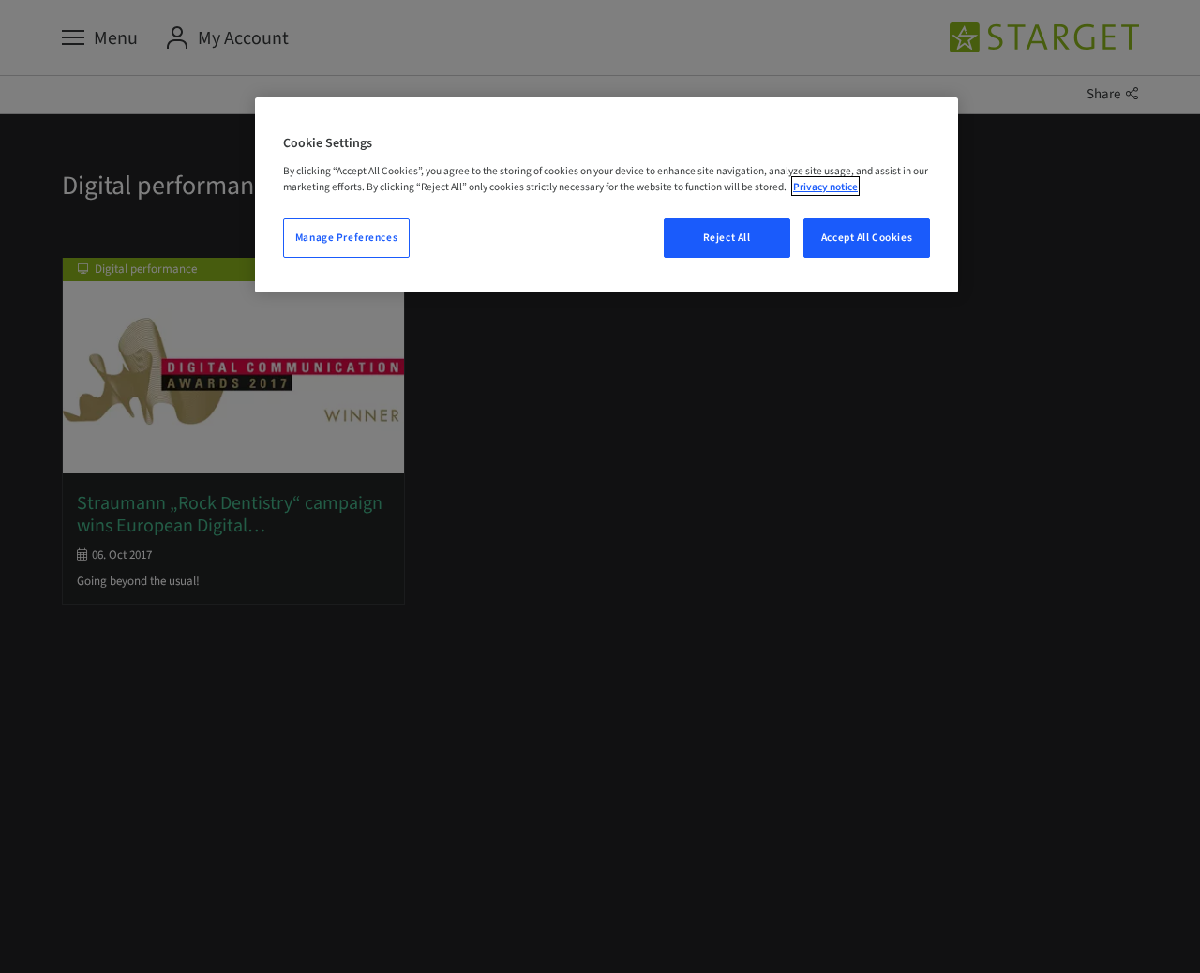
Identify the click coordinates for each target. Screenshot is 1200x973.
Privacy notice (825, 186)
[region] (606, 194)
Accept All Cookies (866, 238)
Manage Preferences (346, 238)
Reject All (727, 238)
